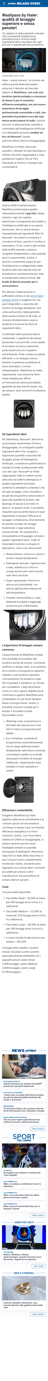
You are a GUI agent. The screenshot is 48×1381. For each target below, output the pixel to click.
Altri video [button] (39, 1266)
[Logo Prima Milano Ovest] (24, 3)
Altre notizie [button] (38, 1128)
